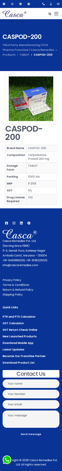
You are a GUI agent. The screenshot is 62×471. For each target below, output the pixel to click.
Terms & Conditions (16, 285)
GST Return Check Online (20, 330)
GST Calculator (13, 323)
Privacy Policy (12, 280)
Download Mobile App (18, 343)
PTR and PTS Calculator (19, 317)
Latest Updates (13, 350)
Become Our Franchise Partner (24, 356)
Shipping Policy (13, 295)
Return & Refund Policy (18, 290)
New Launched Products (20, 336)
